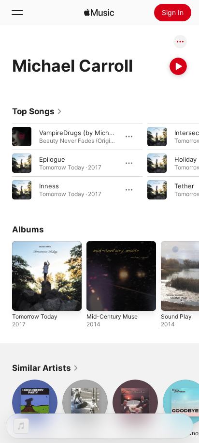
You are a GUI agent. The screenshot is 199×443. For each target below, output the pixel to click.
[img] (99, 12)
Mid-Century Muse (112, 316)
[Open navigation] (17, 12)
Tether (184, 186)
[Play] (178, 66)
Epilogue (52, 159)
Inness (49, 186)
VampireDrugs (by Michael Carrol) (89, 133)
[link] (37, 111)
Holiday (185, 159)
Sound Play (176, 316)
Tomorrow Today (34, 316)
